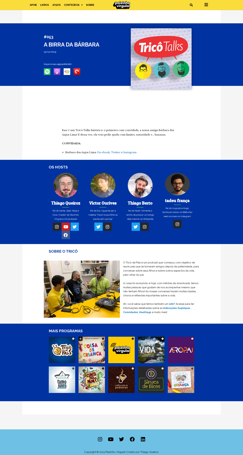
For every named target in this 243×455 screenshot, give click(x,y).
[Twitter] (75, 227)
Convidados (130, 312)
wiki (171, 303)
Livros (44, 4)
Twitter (116, 152)
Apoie (33, 4)
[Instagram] (57, 227)
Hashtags (145, 312)
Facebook (103, 152)
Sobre (90, 4)
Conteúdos (72, 4)
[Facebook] (66, 235)
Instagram (130, 152)
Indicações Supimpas (176, 308)
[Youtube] (66, 227)
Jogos (56, 4)
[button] (191, 5)
